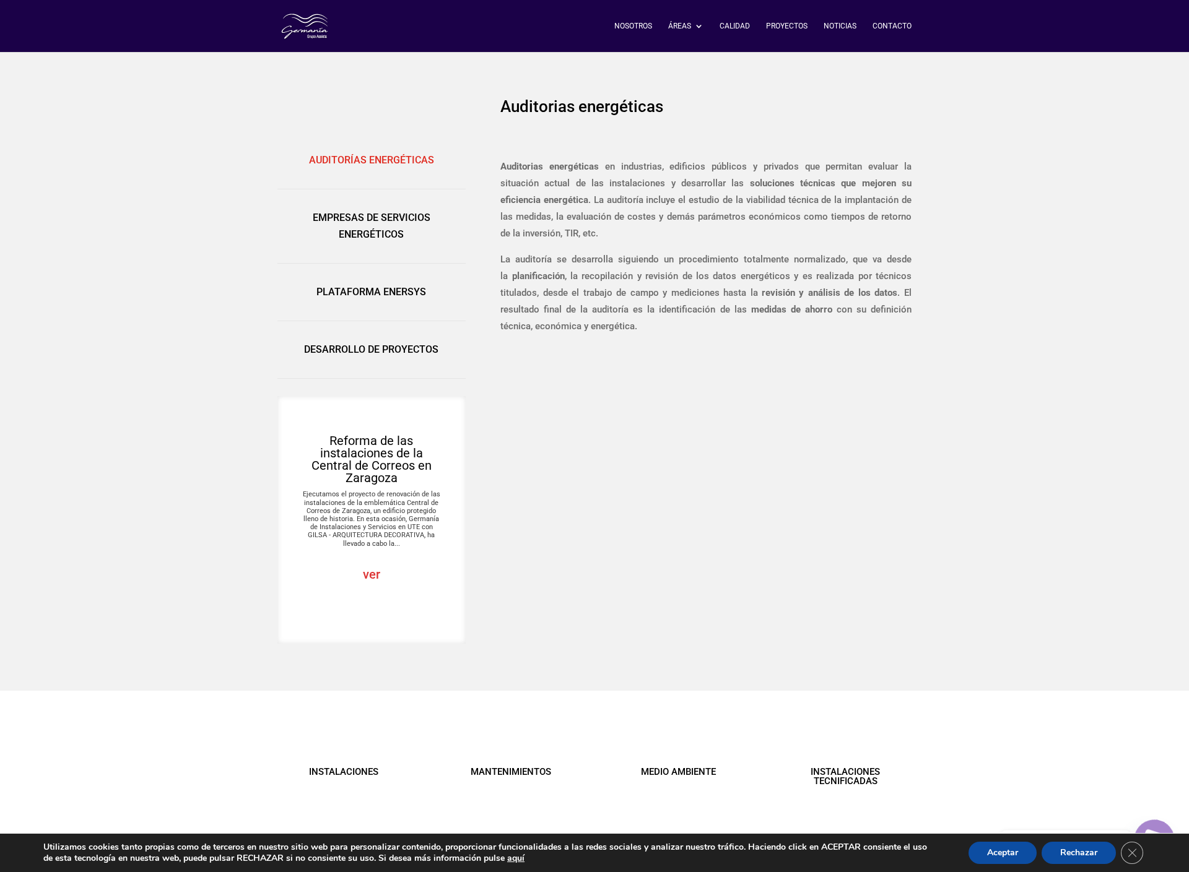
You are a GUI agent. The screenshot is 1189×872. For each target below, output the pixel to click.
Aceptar (1002, 852)
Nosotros (633, 26)
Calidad (735, 26)
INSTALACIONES (343, 771)
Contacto (892, 26)
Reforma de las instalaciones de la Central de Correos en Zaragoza (371, 459)
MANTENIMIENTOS (511, 771)
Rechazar (1078, 852)
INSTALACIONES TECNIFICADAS (845, 776)
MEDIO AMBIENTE (678, 771)
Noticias (840, 26)
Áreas (679, 26)
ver (371, 574)
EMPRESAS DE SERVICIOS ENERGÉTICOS (371, 226)
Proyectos (787, 26)
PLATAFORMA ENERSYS (371, 292)
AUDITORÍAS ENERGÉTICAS (371, 160)
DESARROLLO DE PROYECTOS (371, 349)
